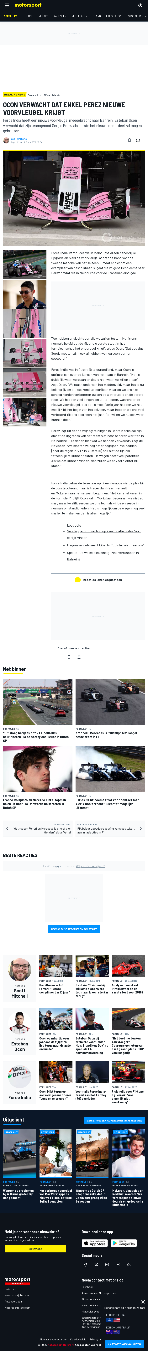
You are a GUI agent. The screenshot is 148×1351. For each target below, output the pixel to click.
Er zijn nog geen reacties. (74, 866)
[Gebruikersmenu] (140, 5)
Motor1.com (11, 1289)
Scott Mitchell (19, 138)
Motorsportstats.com (17, 1307)
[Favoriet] (129, 140)
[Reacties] (139, 140)
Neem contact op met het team (100, 1305)
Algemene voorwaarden (53, 1339)
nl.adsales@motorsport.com (98, 1311)
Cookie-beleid (78, 1339)
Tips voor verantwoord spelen (99, 1299)
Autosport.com (14, 1301)
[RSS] (129, 1264)
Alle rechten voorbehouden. (92, 1344)
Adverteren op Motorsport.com (100, 1293)
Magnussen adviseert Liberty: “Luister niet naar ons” (105, 545)
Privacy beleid (97, 1339)
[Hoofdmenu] (7, 5)
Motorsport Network (60, 1344)
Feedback (87, 1286)
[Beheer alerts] (79, 657)
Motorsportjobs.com (17, 1295)
